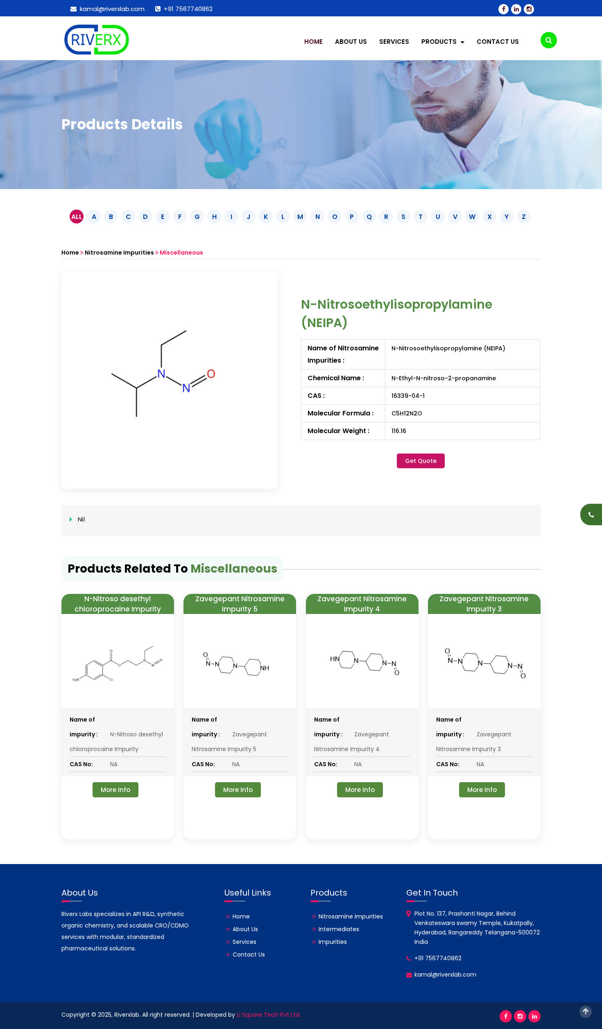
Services (394, 41)
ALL (76, 216)
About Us (351, 41)
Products (439, 41)
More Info (115, 789)
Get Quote (421, 461)
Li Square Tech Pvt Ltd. (269, 1015)
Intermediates (339, 929)
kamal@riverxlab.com (111, 9)
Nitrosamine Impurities (119, 252)
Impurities (333, 942)
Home (313, 41)
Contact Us (498, 41)
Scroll (585, 1012)
